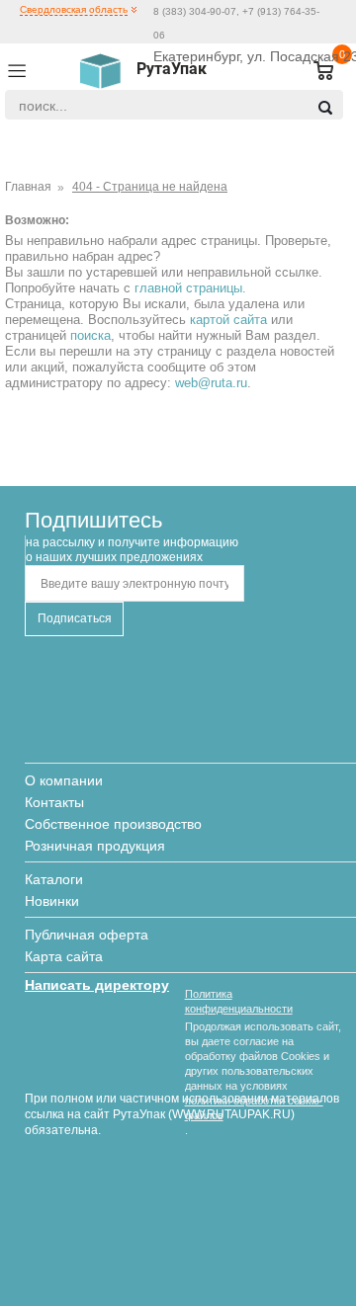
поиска (90, 335)
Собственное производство (113, 824)
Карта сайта (64, 956)
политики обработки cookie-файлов (254, 1108)
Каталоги (54, 879)
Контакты (54, 802)
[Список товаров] (315, 71)
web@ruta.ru (211, 382)
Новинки (52, 901)
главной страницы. (190, 288)
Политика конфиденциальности (239, 1001)
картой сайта (228, 319)
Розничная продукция (95, 846)
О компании (64, 780)
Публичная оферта (86, 934)
